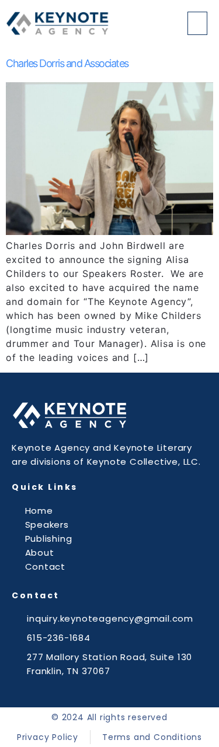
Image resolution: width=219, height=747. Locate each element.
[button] (197, 23)
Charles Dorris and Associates (67, 63)
